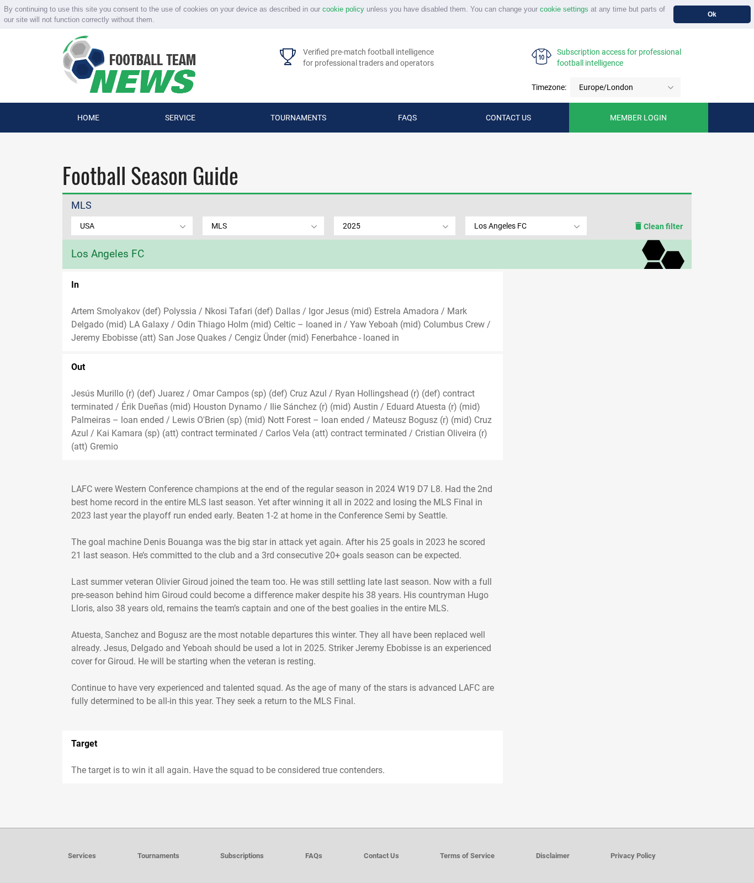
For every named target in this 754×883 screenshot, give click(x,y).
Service (180, 117)
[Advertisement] (597, 357)
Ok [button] (712, 14)
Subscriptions (242, 856)
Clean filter (662, 226)
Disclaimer (553, 856)
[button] (158, 20)
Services (82, 856)
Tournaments (298, 117)
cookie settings (564, 9)
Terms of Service (467, 856)
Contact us (508, 117)
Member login (638, 117)
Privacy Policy (633, 856)
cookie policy (343, 9)
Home (88, 117)
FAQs (407, 117)
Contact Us (381, 856)
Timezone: (549, 87)
